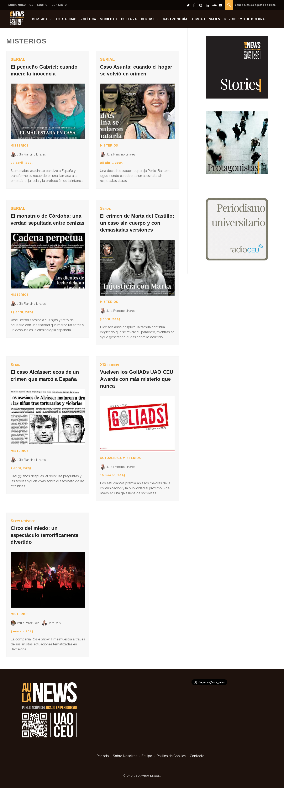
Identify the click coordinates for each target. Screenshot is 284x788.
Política (88, 19)
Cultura (129, 19)
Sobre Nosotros (20, 5)
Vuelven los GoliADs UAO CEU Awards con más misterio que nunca (136, 379)
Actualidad (66, 19)
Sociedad (108, 19)
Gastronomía (175, 19)
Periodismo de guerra (244, 19)
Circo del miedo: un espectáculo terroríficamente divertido (44, 535)
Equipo (42, 5)
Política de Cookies (171, 756)
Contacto (59, 5)
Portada (40, 19)
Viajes (214, 19)
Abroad (198, 19)
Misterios (20, 145)
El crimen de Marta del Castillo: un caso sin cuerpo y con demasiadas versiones (137, 223)
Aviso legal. (151, 775)
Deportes (150, 19)
